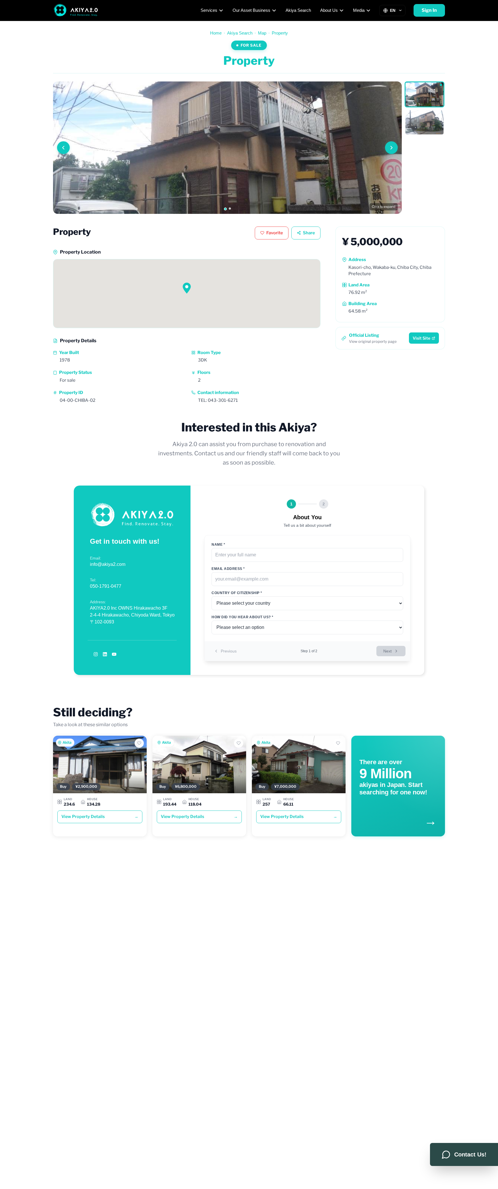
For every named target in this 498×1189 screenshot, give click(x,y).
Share (309, 232)
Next (387, 651)
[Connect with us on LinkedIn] (105, 654)
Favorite (274, 232)
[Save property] (139, 743)
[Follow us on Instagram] (95, 654)
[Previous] (63, 147)
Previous (229, 651)
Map (262, 33)
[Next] (391, 147)
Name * (218, 545)
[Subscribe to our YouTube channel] (114, 654)
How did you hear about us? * (242, 617)
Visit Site (421, 338)
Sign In (429, 10)
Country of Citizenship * (237, 593)
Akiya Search (298, 10)
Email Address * (228, 569)
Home (216, 33)
